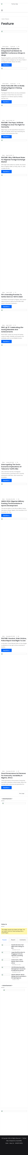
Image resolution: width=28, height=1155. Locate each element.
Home (2, 19)
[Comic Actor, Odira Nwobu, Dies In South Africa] (6, 962)
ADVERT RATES (19, 1143)
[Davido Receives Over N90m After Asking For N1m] (6, 947)
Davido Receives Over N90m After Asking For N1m (17, 946)
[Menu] (2, 10)
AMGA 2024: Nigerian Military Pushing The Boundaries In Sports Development (12, 503)
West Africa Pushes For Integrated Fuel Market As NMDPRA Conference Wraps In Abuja (13, 52)
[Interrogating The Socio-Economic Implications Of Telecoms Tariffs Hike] (14, 402)
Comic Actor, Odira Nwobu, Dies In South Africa (17, 961)
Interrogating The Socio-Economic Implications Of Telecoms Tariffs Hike (11, 466)
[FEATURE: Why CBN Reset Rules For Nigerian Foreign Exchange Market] (14, 146)
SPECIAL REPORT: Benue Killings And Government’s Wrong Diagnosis (18, 976)
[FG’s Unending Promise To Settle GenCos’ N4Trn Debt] (14, 232)
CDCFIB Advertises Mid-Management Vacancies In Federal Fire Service (18, 968)
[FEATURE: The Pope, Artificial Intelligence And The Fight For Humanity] (14, 111)
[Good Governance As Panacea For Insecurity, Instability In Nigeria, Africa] (14, 711)
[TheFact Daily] (14, 6)
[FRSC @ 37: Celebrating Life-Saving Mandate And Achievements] (14, 316)
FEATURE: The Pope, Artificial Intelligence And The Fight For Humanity (13, 124)
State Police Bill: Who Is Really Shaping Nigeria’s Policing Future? (12, 88)
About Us (11, 1143)
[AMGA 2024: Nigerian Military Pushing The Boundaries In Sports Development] (14, 490)
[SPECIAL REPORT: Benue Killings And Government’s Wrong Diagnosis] (6, 977)
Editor (3, 120)
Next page (21, 793)
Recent (13, 940)
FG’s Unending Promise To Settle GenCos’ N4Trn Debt (12, 295)
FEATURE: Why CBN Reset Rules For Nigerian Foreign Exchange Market (13, 159)
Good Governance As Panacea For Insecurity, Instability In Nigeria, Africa (13, 775)
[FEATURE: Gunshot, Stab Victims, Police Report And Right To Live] (14, 576)
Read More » (6, 65)
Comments (23, 940)
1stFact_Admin (5, 46)
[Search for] (26, 10)
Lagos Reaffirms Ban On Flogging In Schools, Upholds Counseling (18, 954)
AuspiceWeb (19, 1140)
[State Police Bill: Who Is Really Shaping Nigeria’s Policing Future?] (14, 75)
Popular (4, 940)
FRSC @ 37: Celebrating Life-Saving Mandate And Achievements (12, 329)
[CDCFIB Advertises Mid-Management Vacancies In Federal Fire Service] (6, 969)
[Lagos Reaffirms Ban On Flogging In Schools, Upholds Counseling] (6, 954)
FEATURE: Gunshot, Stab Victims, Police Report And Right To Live (14, 639)
